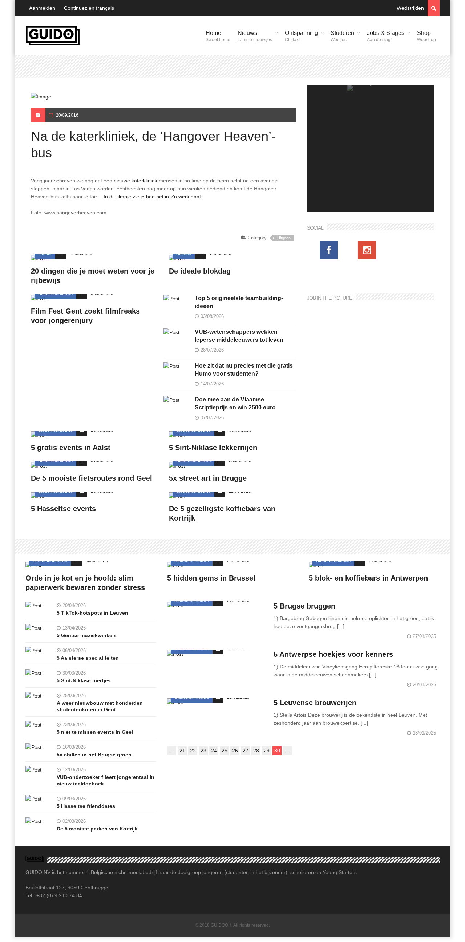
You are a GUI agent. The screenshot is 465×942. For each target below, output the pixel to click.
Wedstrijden (410, 8)
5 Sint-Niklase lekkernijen (213, 448)
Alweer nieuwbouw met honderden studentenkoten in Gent (100, 706)
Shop (426, 36)
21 (182, 750)
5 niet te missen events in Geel (95, 732)
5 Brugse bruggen (304, 606)
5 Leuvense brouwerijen (315, 703)
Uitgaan (284, 238)
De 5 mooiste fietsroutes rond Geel (91, 478)
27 (245, 750)
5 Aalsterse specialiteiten (88, 658)
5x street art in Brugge (208, 478)
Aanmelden (42, 8)
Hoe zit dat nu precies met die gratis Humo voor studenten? (244, 370)
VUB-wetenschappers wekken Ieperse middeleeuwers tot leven (239, 336)
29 (267, 750)
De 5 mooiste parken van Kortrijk (97, 829)
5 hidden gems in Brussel (211, 578)
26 (235, 750)
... (172, 750)
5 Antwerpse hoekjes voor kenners (333, 654)
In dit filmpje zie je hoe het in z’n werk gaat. (154, 196)
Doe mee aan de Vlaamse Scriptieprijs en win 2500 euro (235, 403)
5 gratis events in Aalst (70, 448)
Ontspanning (301, 36)
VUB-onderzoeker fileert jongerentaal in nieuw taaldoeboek (105, 780)
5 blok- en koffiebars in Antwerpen (368, 578)
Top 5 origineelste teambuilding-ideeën (239, 302)
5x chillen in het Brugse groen (94, 754)
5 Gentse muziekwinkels (87, 635)
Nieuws (255, 36)
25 (224, 750)
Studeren (342, 36)
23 (203, 750)
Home (218, 36)
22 (193, 750)
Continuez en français (89, 8)
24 (214, 750)
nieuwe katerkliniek (135, 180)
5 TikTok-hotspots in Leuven (92, 613)
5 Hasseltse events (63, 509)
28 (256, 750)
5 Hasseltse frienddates (86, 806)
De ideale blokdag (200, 271)
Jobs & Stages (385, 36)
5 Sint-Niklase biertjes (84, 680)
